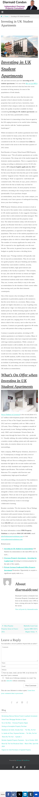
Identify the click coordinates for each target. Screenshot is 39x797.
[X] (19, 794)
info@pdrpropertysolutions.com (12, 536)
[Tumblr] (30, 794)
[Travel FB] (27, 702)
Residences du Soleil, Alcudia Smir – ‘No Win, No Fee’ (19, 730)
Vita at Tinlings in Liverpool (10, 414)
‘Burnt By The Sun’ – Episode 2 (12, 737)
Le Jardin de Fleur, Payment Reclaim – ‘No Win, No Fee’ (19, 733)
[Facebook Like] (14, 794)
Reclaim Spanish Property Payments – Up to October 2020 (20, 740)
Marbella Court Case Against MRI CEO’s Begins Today (31, 629)
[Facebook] (8, 794)
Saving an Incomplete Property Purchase (14, 726)
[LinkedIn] (25, 794)
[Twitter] (17, 702)
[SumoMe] (36, 794)
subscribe (9, 681)
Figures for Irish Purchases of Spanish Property (16, 750)
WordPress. (26, 760)
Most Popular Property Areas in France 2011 (9, 629)
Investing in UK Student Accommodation (18, 549)
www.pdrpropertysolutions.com (11, 539)
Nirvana (19, 760)
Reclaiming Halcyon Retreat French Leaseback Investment (19, 716)
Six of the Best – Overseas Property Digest (15, 723)
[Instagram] (22, 702)
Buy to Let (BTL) (31, 83)
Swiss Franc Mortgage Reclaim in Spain (14, 719)
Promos (7, 16)
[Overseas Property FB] (12, 702)
